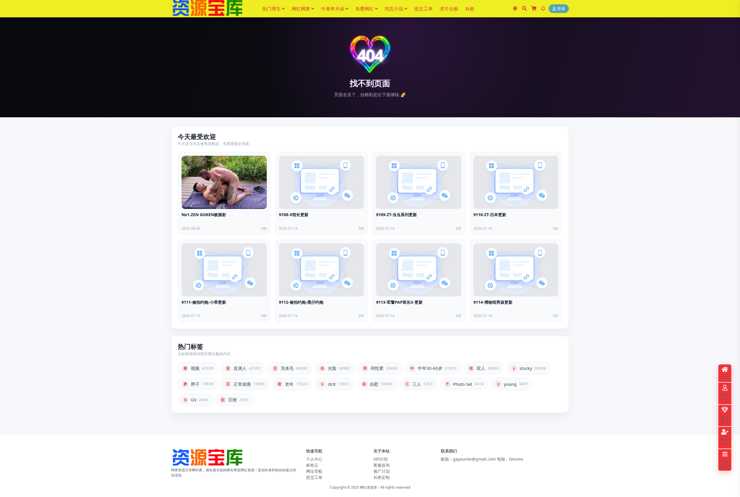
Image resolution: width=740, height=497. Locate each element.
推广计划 (381, 471)
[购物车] (534, 8)
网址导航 (314, 471)
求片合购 (449, 8)
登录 (561, 9)
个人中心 (314, 459)
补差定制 (381, 477)
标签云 (312, 465)
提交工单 (423, 8)
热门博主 (271, 8)
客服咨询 (381, 465)
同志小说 (394, 8)
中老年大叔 (332, 8)
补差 (469, 8)
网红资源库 (368, 487)
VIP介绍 (380, 459)
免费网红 (364, 8)
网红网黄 (301, 8)
